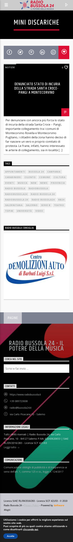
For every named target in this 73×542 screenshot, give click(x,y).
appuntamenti (15, 171)
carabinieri (13, 177)
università (24, 210)
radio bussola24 (43, 199)
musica (22, 182)
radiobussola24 (16, 194)
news (43, 182)
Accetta (10, 536)
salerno (32, 205)
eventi (9, 182)
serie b (45, 205)
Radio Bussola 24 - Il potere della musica (36, 346)
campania (54, 171)
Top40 (9, 210)
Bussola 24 (36, 171)
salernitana (14, 205)
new (34, 182)
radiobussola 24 (16, 199)
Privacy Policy (31, 505)
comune (44, 177)
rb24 (61, 199)
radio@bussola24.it (21, 407)
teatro (59, 205)
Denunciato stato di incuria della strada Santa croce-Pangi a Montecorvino (37, 88)
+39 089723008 (19, 401)
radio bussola (15, 188)
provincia (58, 182)
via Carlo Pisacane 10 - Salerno (27, 414)
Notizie (10, 67)
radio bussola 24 (43, 194)
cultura (59, 177)
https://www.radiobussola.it (25, 394)
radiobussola (38, 188)
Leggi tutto (10, 447)
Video (39, 210)
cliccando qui (30, 529)
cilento (30, 177)
